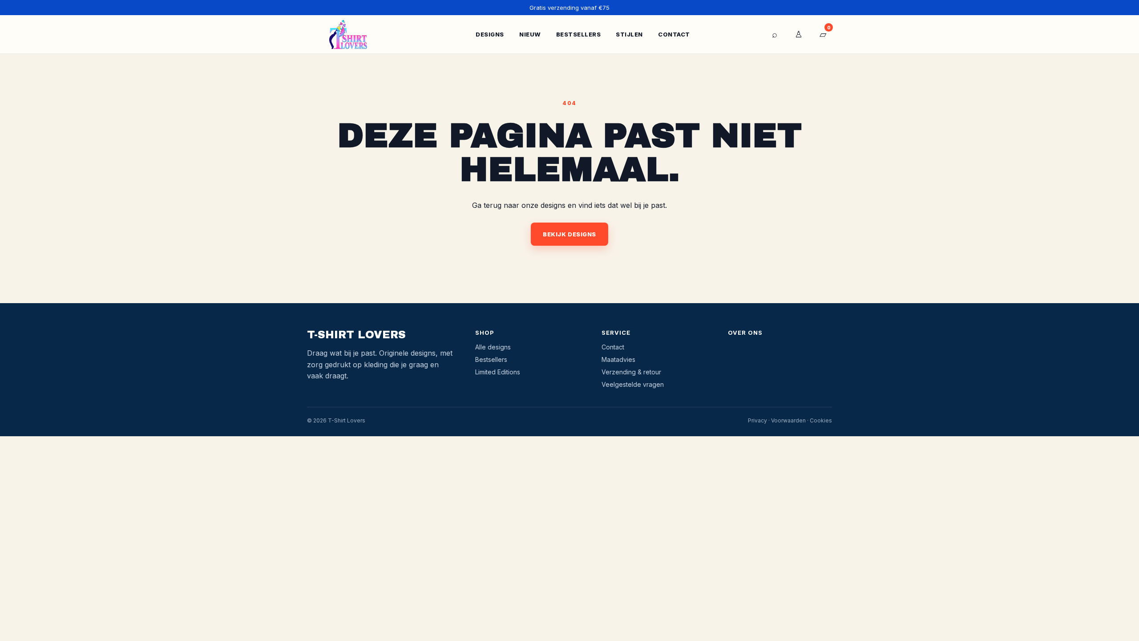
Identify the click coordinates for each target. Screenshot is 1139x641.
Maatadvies (618, 359)
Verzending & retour (631, 372)
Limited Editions (497, 372)
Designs (490, 34)
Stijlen (629, 34)
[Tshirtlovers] (348, 34)
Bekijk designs (569, 234)
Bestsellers (578, 34)
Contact (674, 34)
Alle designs (493, 347)
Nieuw (530, 34)
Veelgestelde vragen (633, 384)
